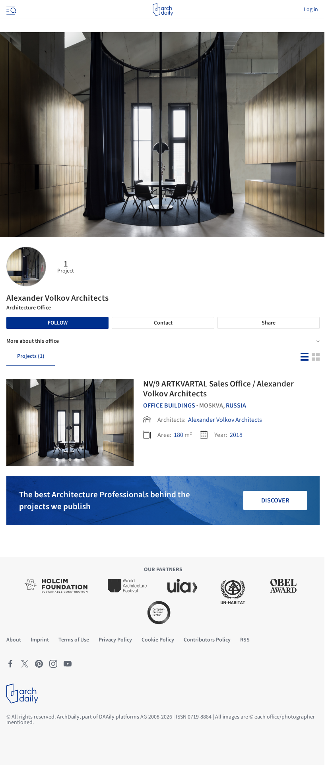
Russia (236, 405)
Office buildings (169, 405)
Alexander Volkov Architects (225, 419)
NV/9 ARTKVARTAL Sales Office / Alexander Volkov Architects (218, 389)
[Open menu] (10, 9)
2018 (236, 435)
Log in (311, 9)
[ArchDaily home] (163, 9)
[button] (57, 459)
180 (178, 435)
